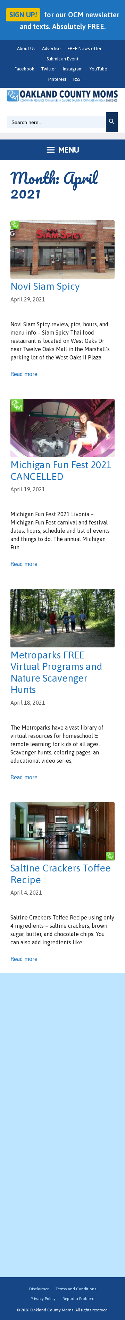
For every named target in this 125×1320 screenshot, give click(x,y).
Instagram (73, 68)
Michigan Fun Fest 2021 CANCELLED (60, 470)
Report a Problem (78, 1298)
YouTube (98, 68)
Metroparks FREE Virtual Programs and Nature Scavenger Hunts (56, 672)
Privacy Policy (43, 1298)
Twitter (48, 68)
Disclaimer (39, 1289)
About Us (26, 48)
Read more (24, 374)
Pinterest (57, 79)
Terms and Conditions (76, 1289)
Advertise (51, 48)
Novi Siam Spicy (45, 286)
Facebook (24, 68)
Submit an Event (62, 58)
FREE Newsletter (84, 48)
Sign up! (23, 15)
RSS (76, 79)
